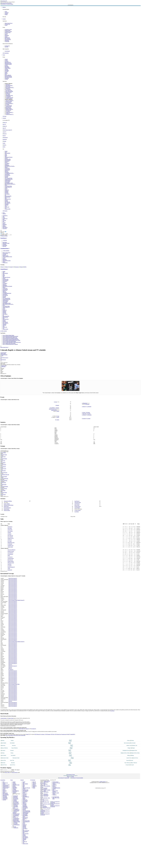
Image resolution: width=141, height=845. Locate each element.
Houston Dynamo (9, 101)
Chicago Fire (8, 86)
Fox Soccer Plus (8, 159)
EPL (3, 221)
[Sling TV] (7, 266)
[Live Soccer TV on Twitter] (45, 812)
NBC (6, 156)
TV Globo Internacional (7, 293)
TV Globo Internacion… (25, 805)
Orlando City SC (9, 92)
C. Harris (57, 411)
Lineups (1, 371)
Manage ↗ (5, 238)
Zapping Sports (7, 208)
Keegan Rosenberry (7, 507)
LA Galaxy (8, 111)
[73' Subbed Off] (3, 476)
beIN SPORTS (7, 153)
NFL (56, 797)
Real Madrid (7, 67)
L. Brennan (84, 414)
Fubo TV (34, 782)
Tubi (5, 205)
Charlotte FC (8, 88)
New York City (10, 535)
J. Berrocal (84, 406)
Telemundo (7, 172)
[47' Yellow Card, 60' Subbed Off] (2, 462)
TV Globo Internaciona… (9, 173)
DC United (8, 94)
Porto (6, 74)
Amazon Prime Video (8, 179)
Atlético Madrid (7, 68)
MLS (3, 219)
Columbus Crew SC (9, 97)
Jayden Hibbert (77, 507)
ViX (5, 207)
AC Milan (6, 71)
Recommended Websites (55, 791)
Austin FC (8, 113)
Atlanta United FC (9, 98)
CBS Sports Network (8, 157)
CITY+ (6, 188)
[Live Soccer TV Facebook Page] (45, 810)
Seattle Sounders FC (11, 567)
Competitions (2, 248)
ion (3, 315)
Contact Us (54, 794)
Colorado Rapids (9, 106)
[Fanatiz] (21, 266)
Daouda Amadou (7, 510)
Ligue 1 (6, 36)
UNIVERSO (7, 174)
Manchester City (8, 62)
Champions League (8, 29)
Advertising (55, 784)
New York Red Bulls (9, 91)
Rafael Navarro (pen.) (4, 357)
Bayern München (8, 75)
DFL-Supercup (7, 38)
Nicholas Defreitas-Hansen (8, 505)
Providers (54, 788)
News (4, 212)
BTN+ (6, 185)
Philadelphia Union (9, 95)
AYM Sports (7, 182)
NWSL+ (4, 320)
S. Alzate (83, 412)
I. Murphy (57, 405)
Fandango (4, 311)
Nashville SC (8, 84)
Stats (1, 370)
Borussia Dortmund (8, 76)
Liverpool (6, 61)
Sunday (6, 14)
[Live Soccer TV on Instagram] (45, 814)
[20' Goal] (4, 478)
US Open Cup (7, 24)
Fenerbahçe (7, 78)
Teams (4, 54)
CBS (6, 154)
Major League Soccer (8, 23)
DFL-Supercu (5, 227)
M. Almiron (88, 412)
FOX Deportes (7, 175)
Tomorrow (7, 12)
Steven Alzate (77, 505)
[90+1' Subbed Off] (3, 464)
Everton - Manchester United (43, 806)
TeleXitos (6, 204)
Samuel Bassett (6, 509)
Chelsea (6, 60)
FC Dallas (7, 104)
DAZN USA (7, 170)
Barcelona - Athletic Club (44, 784)
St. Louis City (10, 556)
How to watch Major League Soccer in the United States (15, 735)
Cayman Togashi (77, 510)
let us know (112, 710)
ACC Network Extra (8, 178)
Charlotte (9, 532)
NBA (53, 797)
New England (10, 531)
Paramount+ (7, 165)
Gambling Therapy (102, 781)
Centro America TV (8, 187)
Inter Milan (7, 70)
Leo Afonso (77, 511)
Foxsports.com (63, 734)
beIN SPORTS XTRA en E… (10, 184)
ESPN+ (6, 162)
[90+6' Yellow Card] (3, 454)
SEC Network (5, 322)
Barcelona (6, 66)
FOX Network (37, 734)
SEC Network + (8, 202)
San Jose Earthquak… (9, 103)
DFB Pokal (7, 40)
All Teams (4, 116)
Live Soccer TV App (56, 782)
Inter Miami (10, 528)
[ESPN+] (25, 266)
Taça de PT (5, 228)
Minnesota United (11, 562)
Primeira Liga (7, 37)
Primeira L (4, 226)
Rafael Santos (6, 506)
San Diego (9, 564)
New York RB (10, 536)
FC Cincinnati (8, 89)
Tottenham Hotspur (8, 64)
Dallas (9, 555)
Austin (9, 568)
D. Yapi (1, 355)
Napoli (6, 72)
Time (7, 233)
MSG (4, 318)
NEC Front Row (6, 319)
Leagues (4, 18)
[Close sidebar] (0, 346)
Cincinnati (9, 533)
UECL (4, 217)
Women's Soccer (55, 781)
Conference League (8, 31)
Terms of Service (15, 772)
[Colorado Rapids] (3, 354)
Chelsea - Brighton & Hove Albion (45, 790)
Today (6, 11)
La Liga (6, 33)
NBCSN (6, 171)
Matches (4, 7)
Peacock (6, 177)
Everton (6, 65)
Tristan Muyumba (78, 502)
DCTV (4, 309)
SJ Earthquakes (10, 554)
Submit (13, 769)
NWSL (6, 25)
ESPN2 (6, 158)
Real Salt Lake (8, 107)
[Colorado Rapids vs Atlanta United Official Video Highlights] (70, 390)
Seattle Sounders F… (9, 112)
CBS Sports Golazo (8, 186)
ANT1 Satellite (7, 181)
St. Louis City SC (9, 105)
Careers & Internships (56, 787)
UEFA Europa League (7, 260)
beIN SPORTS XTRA (9, 183)
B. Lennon (88, 418)
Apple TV (6, 164)
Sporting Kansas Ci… (10, 114)
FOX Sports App (58, 734)
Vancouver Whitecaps (11, 549)
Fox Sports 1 (7, 161)
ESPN (6, 155)
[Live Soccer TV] (3, 0)
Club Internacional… (9, 85)
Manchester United (8, 63)
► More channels (3, 330)
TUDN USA (7, 168)
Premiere (4, 321)
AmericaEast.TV (8, 180)
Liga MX (6, 46)
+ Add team (5, 240)
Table (1, 372)
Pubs (53, 789)
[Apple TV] (11, 266)
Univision (6, 176)
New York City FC (9, 90)
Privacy (54, 785)
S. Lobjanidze (88, 406)
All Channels (5, 210)
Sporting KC (10, 569)
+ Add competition (6, 250)
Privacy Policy (7, 772)
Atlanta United (3, 353)
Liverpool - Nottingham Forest (44, 788)
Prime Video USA (22, 728)
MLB (53, 798)
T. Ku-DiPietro (52, 407)
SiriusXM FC (72, 734)
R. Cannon (57, 419)
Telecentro (7, 203)
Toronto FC (8, 93)
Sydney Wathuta (7, 503)
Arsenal (6, 59)
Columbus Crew (10, 545)
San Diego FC (8, 110)
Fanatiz (6, 151)
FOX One (4, 313)
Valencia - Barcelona (46, 807)
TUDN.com (7, 206)
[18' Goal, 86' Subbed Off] (3, 470)
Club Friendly (7, 51)
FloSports (4, 312)
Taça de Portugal (8, 39)
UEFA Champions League (7, 256)
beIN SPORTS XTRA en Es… (8, 304)
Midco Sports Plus (6, 316)
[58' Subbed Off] (3, 480)
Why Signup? (17, 769)
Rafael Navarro (3, 359)
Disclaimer (54, 786)
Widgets (54, 783)
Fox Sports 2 (7, 163)
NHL (58, 797)
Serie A (6, 34)
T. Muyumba (84, 413)
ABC (6, 152)
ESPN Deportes (7, 160)
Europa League (7, 30)
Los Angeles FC (8, 102)
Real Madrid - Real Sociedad (44, 782)
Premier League (7, 32)
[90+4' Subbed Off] (3, 492)
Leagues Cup (7, 45)
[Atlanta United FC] (3, 365)
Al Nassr (6, 79)
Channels (4, 118)
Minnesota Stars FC (9, 109)
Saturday (6, 13)
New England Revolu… (10, 87)
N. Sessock (84, 418)
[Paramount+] (16, 266)
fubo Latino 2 (5, 314)
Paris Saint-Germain (8, 77)
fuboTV (6, 167)
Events (1, 369)
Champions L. (5, 215)
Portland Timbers (9, 108)
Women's (4, 213)
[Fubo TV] (2, 266)
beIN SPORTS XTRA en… (25, 818)
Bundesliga (7, 35)
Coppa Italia (7, 41)
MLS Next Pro (5, 317)
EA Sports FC (14, 578)
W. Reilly (88, 413)
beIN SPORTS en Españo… (10, 166)
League (3, 233)
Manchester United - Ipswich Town (44, 794)
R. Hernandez (86, 404)
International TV (3, 373)
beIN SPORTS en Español (7, 286)
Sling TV (34, 781)
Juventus (6, 69)
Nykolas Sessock (78, 506)
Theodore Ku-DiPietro (8, 501)
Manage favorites (4, 235)
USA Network (7, 169)
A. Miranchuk (2, 366)
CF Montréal (8, 96)
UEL (3, 216)
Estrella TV (5, 310)
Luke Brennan (77, 503)
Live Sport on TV (56, 796)
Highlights (2, 368)
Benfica (6, 73)
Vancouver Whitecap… (10, 100)
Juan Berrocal (77, 501)
